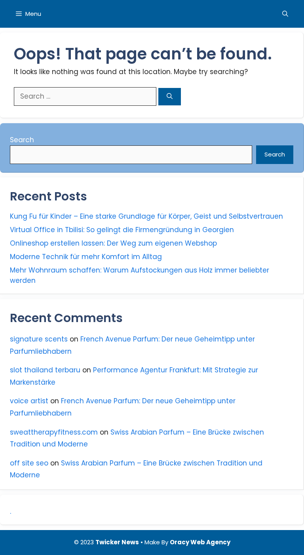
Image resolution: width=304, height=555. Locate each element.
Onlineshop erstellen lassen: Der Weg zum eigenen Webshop (113, 243)
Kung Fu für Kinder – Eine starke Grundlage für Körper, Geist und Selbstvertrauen (146, 216)
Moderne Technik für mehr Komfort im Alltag (86, 256)
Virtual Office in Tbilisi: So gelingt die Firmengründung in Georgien (122, 230)
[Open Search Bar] (285, 14)
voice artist (29, 401)
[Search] (169, 97)
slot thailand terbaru (45, 370)
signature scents (39, 339)
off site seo (29, 463)
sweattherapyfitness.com (54, 432)
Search (22, 140)
